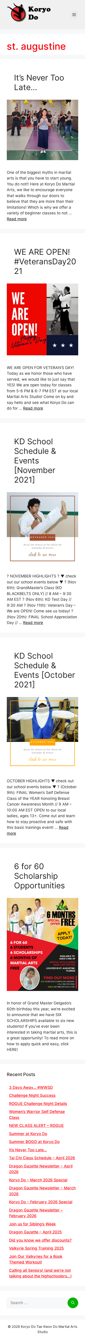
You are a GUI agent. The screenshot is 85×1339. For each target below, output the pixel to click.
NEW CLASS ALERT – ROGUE (36, 1125)
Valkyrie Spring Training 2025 (36, 1248)
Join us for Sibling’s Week (32, 1224)
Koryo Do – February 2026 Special (40, 1202)
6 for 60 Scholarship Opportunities (39, 875)
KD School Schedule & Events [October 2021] (44, 670)
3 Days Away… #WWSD (31, 1087)
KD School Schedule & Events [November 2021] (35, 460)
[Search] (73, 1302)
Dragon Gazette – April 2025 (35, 1232)
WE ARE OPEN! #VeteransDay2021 (45, 261)
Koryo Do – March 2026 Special (38, 1180)
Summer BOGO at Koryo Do (34, 1141)
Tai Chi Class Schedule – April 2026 (42, 1158)
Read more (17, 219)
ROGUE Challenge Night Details (38, 1103)
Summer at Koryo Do (28, 1133)
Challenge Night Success (32, 1095)
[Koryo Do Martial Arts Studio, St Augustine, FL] (29, 11)
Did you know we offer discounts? (40, 1240)
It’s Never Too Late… (28, 1150)
